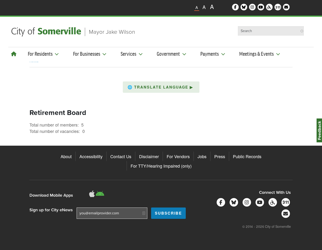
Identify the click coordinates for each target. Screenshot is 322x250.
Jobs (202, 156)
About (66, 156)
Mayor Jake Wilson (112, 32)
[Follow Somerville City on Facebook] (220, 201)
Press (219, 156)
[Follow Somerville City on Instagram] (246, 201)
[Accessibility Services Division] (272, 201)
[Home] (14, 53)
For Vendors (178, 156)
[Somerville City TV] (259, 201)
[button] (161, 87)
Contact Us (120, 156)
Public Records (247, 156)
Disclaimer (149, 156)
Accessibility (91, 156)
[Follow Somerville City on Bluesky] (233, 201)
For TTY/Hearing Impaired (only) (161, 166)
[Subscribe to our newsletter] (285, 213)
